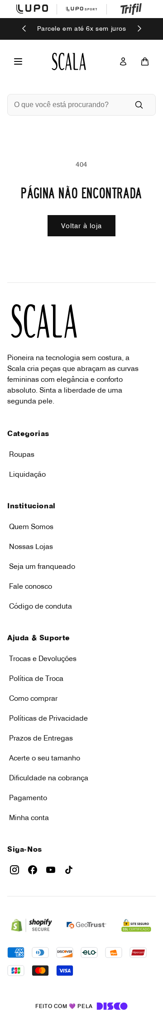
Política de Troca (36, 678)
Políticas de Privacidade (48, 717)
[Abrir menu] (18, 61)
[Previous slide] (24, 29)
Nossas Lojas (31, 546)
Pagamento (28, 797)
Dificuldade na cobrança (48, 777)
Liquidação (27, 474)
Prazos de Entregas (41, 737)
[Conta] (123, 61)
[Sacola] (145, 61)
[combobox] (69, 104)
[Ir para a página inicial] (69, 61)
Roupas (21, 454)
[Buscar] (139, 105)
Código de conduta (40, 605)
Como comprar (33, 698)
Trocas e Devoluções (43, 658)
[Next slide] (139, 29)
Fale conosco (30, 586)
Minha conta (29, 817)
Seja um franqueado (42, 566)
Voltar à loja (81, 225)
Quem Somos (31, 526)
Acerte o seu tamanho (44, 757)
